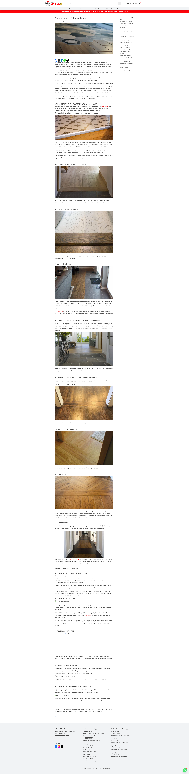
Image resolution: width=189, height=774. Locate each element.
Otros (121, 34)
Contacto (113, 8)
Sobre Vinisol (106, 8)
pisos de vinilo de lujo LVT (73, 559)
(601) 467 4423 (89, 758)
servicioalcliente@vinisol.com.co (91, 740)
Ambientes (80, 8)
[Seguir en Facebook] (56, 746)
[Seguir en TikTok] (62, 746)
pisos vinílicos (60, 311)
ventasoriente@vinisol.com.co (119, 749)
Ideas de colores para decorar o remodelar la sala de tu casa (126, 63)
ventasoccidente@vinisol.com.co (119, 756)
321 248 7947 (88, 739)
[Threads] (67, 60)
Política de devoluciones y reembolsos (65, 731)
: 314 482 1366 (116, 755)
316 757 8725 (88, 749)
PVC (62, 146)
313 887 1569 (88, 760)
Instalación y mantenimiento (93, 8)
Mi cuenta (134, 3)
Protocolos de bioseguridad (62, 735)
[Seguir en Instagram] (59, 746)
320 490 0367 (116, 733)
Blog (118, 8)
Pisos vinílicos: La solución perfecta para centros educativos (126, 51)
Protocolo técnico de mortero (62, 737)
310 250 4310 (116, 748)
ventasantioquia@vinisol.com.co (119, 742)
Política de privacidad (60, 733)
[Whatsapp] (64, 60)
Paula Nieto (59, 21)
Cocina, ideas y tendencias (126, 23)
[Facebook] (56, 60)
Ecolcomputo (106, 768)
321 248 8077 (116, 740)
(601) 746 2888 (89, 737)
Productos (72, 8)
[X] (59, 60)
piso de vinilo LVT (105, 106)
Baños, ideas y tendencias (126, 21)
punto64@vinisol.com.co (89, 751)
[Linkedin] (62, 60)
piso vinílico (88, 615)
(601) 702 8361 (88, 747)
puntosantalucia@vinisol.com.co (91, 762)
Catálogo (128, 3)
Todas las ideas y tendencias (76, 21)
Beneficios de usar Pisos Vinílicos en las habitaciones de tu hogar (126, 57)
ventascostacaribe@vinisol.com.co (120, 735)
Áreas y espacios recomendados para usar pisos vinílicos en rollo (126, 69)
